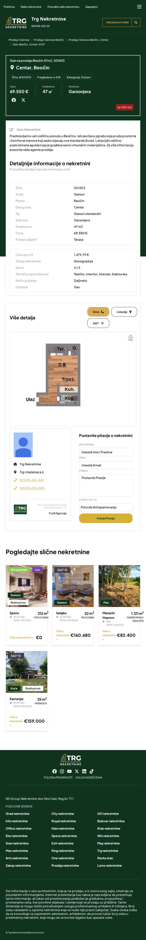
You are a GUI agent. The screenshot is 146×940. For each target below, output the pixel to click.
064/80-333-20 (40, 26)
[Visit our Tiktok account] (91, 771)
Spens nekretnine (64, 836)
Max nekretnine (17, 851)
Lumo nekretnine (109, 865)
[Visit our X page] (77, 771)
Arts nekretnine (17, 858)
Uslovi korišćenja (88, 777)
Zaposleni (91, 6)
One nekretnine (63, 858)
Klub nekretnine (108, 828)
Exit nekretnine (63, 843)
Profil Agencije (58, 513)
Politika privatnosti (58, 777)
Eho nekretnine (17, 836)
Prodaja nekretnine (65, 865)
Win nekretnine (108, 836)
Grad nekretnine (17, 814)
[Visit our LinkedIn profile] (84, 771)
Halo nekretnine (63, 828)
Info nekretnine (17, 821)
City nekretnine (63, 814)
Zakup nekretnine (18, 865)
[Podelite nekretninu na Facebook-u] (14, 100)
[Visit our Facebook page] (54, 771)
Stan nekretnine (17, 843)
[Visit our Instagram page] (62, 771)
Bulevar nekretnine (111, 821)
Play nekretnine (108, 843)
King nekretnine (63, 851)
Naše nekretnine (31, 6)
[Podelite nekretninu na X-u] (24, 100)
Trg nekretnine (107, 851)
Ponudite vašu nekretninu (63, 6)
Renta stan (105, 858)
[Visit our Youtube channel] (69, 771)
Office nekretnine (19, 828)
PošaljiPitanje (106, 518)
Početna (9, 6)
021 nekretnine (108, 814)
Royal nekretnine (64, 821)
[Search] (136, 22)
